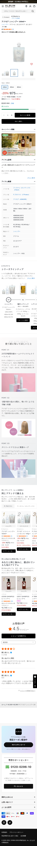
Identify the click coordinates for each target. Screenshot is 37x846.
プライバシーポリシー (16, 832)
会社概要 (23, 836)
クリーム (12, 24)
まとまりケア (21, 24)
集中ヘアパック (23, 305)
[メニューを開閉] (3, 6)
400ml (12, 87)
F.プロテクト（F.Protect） (21, 194)
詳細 (12, 103)
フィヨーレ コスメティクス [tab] (25, 506)
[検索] (32, 11)
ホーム (4, 704)
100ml (5, 87)
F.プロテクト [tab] (8, 506)
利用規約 (4, 832)
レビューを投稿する (18, 636)
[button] (8, 29)
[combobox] (18, 11)
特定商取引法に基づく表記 (10, 836)
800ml (19, 87)
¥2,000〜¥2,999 (13, 704)
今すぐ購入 (18, 121)
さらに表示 (31, 278)
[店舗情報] (26, 6)
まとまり (29, 24)
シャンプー (5, 24)
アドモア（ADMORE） (20, 199)
